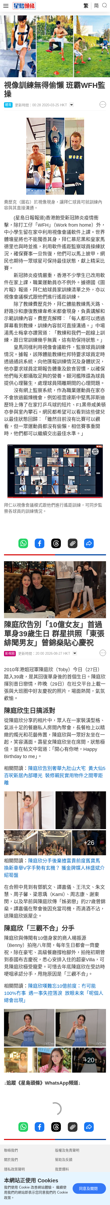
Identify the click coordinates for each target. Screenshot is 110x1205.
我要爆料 (62, 1169)
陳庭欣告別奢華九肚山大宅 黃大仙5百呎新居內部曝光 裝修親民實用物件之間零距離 (54, 775)
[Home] (24, 5)
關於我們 (11, 1160)
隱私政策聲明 (14, 1169)
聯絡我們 (11, 1150)
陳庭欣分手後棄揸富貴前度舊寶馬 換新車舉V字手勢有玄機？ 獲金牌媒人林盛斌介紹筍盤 (54, 868)
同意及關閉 (88, 1188)
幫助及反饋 (63, 1160)
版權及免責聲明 (67, 1150)
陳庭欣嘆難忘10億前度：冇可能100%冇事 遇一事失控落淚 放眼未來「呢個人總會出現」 (53, 993)
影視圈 (10, 653)
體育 (8, 105)
